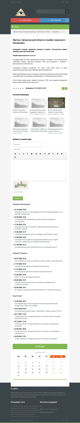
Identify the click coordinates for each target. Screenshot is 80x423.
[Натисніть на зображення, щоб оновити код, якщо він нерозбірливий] (21, 185)
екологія (13, 412)
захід (28, 412)
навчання (13, 416)
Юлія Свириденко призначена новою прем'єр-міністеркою (33, 271)
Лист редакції (17, 2)
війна (29, 410)
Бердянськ (14, 406)
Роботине (17, 410)
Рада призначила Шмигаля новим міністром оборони (32, 266)
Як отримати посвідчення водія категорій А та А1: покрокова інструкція (38, 290)
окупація (24, 416)
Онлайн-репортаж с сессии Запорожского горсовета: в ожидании (36, 338)
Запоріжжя (35, 406)
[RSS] (67, 2)
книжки (17, 414)
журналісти (19, 412)
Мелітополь (34, 408)
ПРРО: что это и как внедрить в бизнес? (27, 277)
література (31, 414)
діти (38, 410)
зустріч (13, 414)
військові (34, 410)
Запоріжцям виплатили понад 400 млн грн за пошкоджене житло (36, 247)
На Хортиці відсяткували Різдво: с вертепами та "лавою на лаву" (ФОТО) (38, 311)
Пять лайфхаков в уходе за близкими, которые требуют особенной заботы (39, 261)
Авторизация (56, 20)
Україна (22, 410)
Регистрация (26, 20)
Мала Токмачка (26, 408)
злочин (36, 412)
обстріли (19, 416)
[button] (15, 154)
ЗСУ (30, 406)
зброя (32, 412)
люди (26, 414)
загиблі (25, 412)
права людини (35, 416)
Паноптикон (29, 420)
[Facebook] (62, 2)
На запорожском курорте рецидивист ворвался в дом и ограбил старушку (38, 112)
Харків (26, 410)
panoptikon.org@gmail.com (50, 409)
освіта (29, 416)
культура (22, 414)
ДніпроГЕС (26, 406)
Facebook (32, 55)
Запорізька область (16, 408)
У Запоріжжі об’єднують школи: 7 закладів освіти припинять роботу (36, 234)
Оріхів (12, 410)
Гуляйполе (20, 406)
